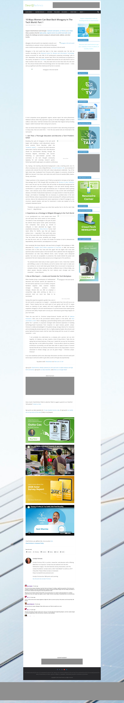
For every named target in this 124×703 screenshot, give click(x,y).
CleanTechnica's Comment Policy (35, 543)
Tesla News (57, 12)
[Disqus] (50, 600)
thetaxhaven (49, 361)
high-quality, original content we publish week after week (55, 33)
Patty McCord (44, 229)
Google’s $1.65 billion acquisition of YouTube (47, 247)
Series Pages (73, 12)
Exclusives (64, 12)
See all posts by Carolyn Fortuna (42, 579)
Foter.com (56, 361)
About (81, 12)
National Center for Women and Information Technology (57, 53)
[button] (32, 12)
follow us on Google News (60, 369)
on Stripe (70, 31)
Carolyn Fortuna (33, 25)
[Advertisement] (76, 5)
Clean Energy (28, 12)
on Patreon (63, 31)
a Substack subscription (53, 31)
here (52, 541)
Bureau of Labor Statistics (66, 182)
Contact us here (37, 404)
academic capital (30, 147)
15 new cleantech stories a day (51, 410)
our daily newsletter (45, 369)
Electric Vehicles (39, 12)
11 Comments (38, 25)
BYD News (49, 12)
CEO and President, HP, (58, 168)
